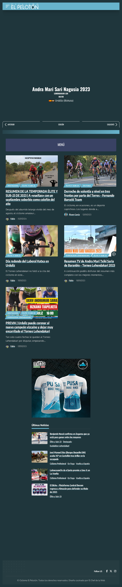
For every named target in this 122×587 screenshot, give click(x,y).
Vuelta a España (83, 463)
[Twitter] (111, 571)
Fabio (12, 218)
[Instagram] (115, 571)
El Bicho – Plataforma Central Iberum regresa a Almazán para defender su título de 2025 (69, 488)
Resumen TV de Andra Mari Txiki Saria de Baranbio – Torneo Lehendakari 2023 (89, 263)
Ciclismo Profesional (58, 463)
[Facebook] (107, 571)
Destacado (13, 186)
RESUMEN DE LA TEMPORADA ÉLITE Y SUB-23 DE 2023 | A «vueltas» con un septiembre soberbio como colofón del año (32, 197)
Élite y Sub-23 (28, 186)
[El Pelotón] (26, 6)
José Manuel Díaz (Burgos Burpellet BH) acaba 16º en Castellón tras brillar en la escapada (67, 455)
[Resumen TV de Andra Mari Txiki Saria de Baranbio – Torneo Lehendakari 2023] (90, 240)
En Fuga (87, 186)
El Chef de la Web (97, 580)
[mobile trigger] (8, 6)
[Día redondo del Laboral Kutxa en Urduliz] (32, 240)
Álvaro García (74, 214)
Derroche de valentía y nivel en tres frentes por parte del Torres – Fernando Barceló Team (89, 195)
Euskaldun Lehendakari (78, 255)
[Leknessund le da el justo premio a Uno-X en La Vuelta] (39, 474)
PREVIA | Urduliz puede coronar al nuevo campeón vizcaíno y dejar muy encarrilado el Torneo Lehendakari (29, 327)
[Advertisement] (61, 34)
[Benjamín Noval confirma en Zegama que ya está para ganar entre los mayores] (39, 438)
